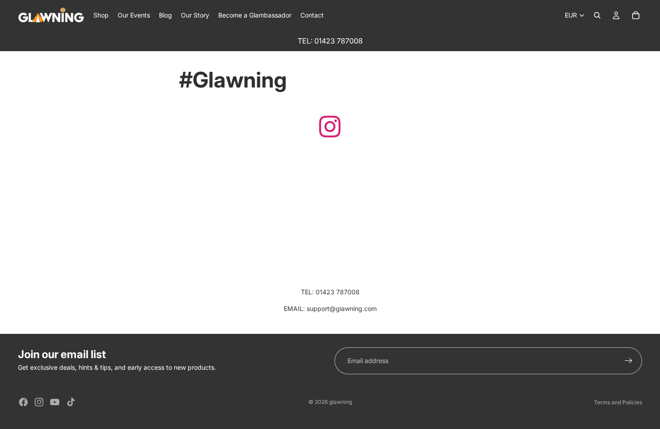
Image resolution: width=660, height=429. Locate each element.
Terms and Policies (618, 402)
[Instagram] (39, 402)
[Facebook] (23, 402)
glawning (340, 401)
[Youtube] (54, 402)
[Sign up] (628, 360)
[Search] (597, 15)
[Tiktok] (71, 402)
